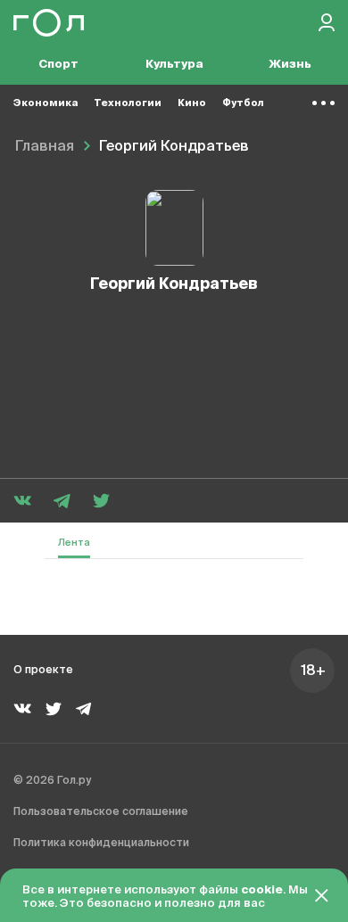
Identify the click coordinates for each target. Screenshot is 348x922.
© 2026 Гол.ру (52, 781)
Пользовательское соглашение (100, 812)
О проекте (43, 670)
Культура (174, 64)
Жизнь (290, 64)
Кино (192, 103)
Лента (74, 542)
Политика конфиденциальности (101, 843)
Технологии (128, 103)
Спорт (58, 64)
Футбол (243, 103)
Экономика (45, 103)
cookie (262, 890)
